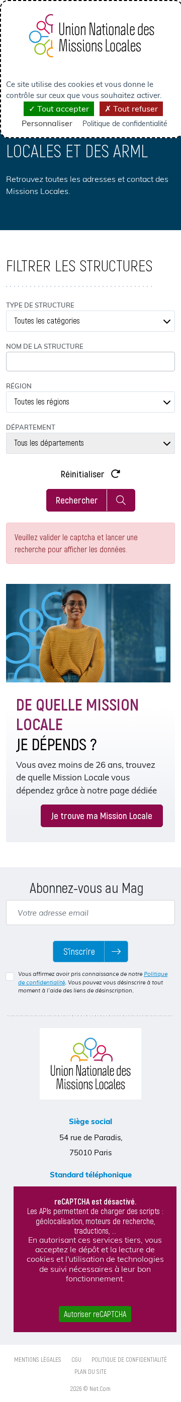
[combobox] (90, 321)
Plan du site (90, 1371)
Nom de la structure (44, 346)
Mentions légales (37, 1359)
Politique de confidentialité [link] (124, 123)
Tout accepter (62, 109)
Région (19, 386)
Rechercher (77, 500)
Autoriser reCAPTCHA (95, 1314)
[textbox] (90, 321)
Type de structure (40, 305)
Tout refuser (134, 109)
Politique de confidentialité (129, 1359)
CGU (76, 1359)
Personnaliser (47, 123)
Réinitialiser (84, 473)
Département (30, 427)
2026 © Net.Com (90, 1388)
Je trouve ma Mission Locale (101, 815)
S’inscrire (79, 951)
